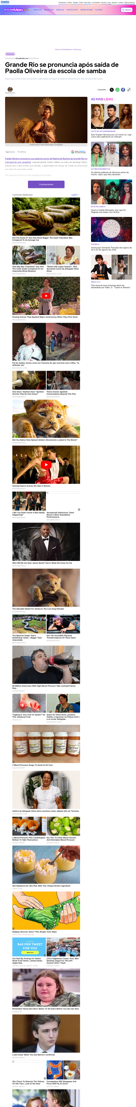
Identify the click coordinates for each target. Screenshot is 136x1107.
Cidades (75, 2)
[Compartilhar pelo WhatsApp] (117, 90)
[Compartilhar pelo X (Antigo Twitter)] (112, 90)
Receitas (104, 2)
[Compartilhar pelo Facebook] (123, 90)
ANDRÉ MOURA (86, 10)
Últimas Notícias (130, 2)
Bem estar (49, 10)
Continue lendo (46, 184)
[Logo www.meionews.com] (5, 2)
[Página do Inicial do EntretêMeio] (13, 9)
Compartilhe (102, 90)
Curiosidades (96, 2)
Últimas (98, 10)
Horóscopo (72, 10)
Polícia (81, 2)
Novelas (60, 10)
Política (69, 2)
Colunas (121, 2)
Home (57, 49)
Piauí (109, 2)
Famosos (38, 10)
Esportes (114, 2)
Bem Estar (87, 2)
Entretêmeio (62, 2)
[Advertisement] (68, 30)
